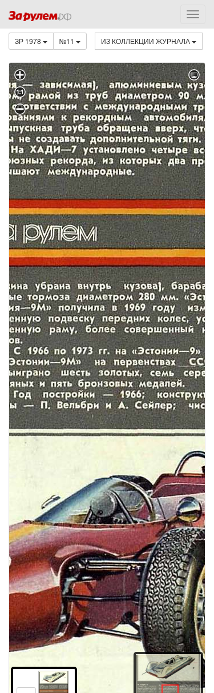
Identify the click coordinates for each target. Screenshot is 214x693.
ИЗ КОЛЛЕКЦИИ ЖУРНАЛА (146, 41)
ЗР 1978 (29, 41)
